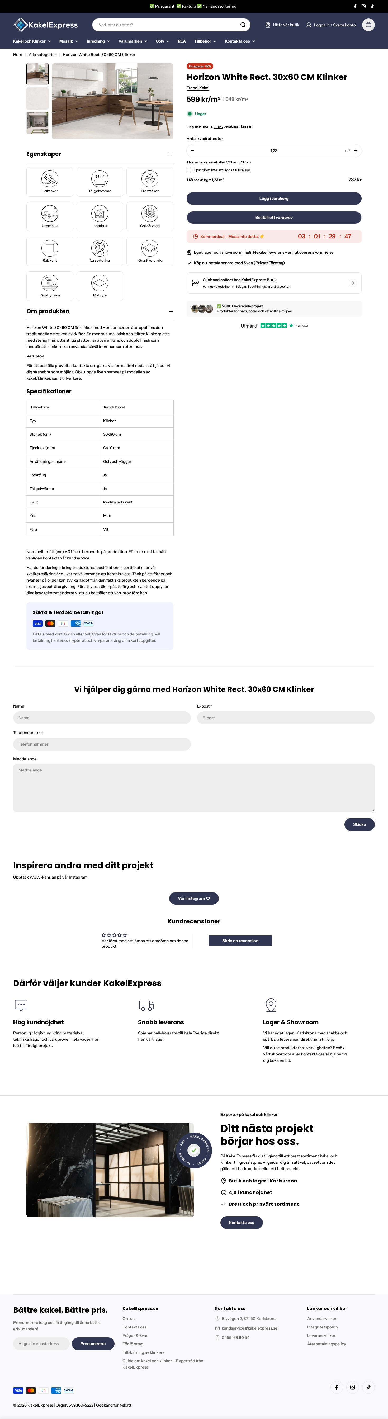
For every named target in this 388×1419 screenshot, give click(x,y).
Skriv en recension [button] (240, 940)
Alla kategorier (42, 54)
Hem (17, 54)
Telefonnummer (28, 732)
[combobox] (171, 24)
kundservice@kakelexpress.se (249, 1328)
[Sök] (243, 25)
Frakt (218, 126)
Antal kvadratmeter (205, 138)
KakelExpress (40, 1405)
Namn (18, 706)
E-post (204, 706)
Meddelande (25, 758)
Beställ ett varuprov (274, 217)
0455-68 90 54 (235, 1337)
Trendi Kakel (198, 87)
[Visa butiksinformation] (353, 283)
